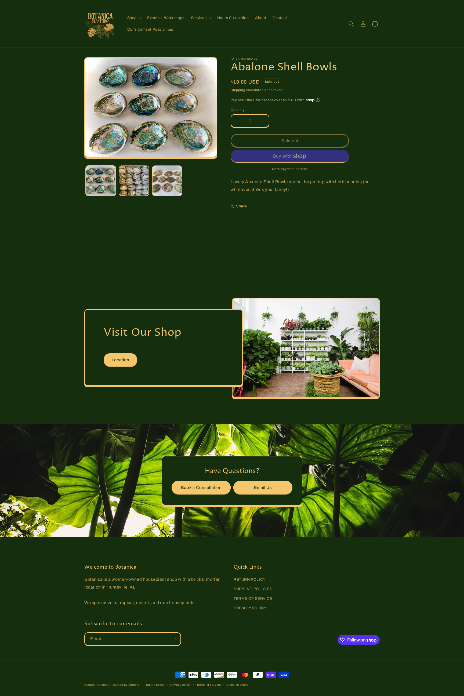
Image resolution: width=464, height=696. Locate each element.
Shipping (238, 90)
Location (120, 360)
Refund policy (155, 684)
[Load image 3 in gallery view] (167, 180)
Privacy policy (180, 684)
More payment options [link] (290, 169)
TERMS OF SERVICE (253, 599)
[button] (134, 18)
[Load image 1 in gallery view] (101, 180)
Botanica (103, 684)
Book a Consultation (201, 487)
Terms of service (209, 684)
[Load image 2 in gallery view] (134, 180)
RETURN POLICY (250, 580)
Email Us (263, 487)
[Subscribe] (174, 639)
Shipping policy (237, 684)
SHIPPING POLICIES (253, 589)
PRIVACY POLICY (250, 608)
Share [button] (241, 206)
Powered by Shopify (124, 684)
